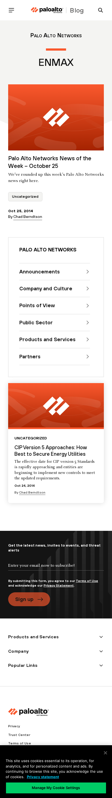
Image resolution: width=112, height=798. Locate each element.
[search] (98, 10)
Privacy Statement (58, 585)
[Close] (105, 753)
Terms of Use (87, 581)
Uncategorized (25, 197)
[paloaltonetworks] (47, 10)
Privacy (14, 726)
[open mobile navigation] (13, 10)
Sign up (24, 599)
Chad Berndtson (27, 216)
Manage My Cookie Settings (56, 787)
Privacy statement (43, 777)
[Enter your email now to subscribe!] (56, 570)
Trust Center (19, 735)
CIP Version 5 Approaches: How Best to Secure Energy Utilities (50, 450)
